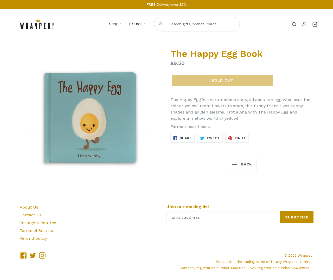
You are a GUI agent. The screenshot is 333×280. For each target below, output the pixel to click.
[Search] (294, 24)
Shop (114, 24)
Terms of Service (36, 230)
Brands (136, 24)
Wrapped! (305, 255)
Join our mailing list (187, 206)
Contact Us (31, 214)
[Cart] (315, 24)
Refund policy (33, 238)
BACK (246, 164)
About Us (29, 207)
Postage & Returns (38, 222)
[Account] (304, 24)
